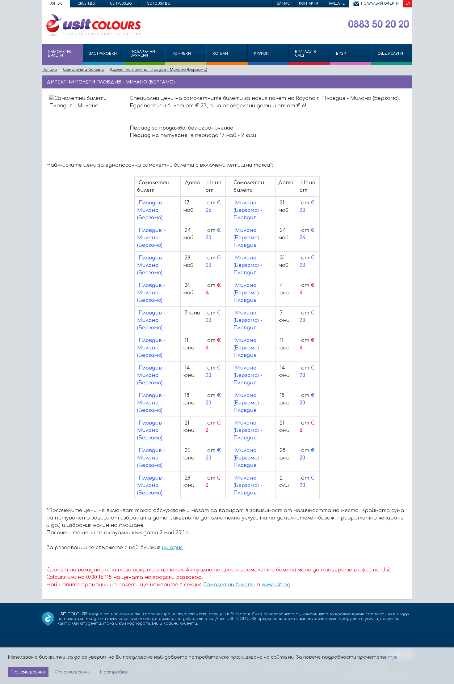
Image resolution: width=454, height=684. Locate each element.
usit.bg (56, 3)
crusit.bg (86, 3)
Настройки (113, 672)
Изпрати (387, 81)
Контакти (308, 3)
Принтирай (397, 81)
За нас (283, 3)
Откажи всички (72, 672)
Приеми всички (28, 672)
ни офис (172, 547)
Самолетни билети (229, 585)
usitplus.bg (121, 3)
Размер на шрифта (406, 81)
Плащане (336, 3)
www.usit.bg (276, 585)
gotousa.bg (158, 3)
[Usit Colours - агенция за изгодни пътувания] (93, 35)
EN (408, 3)
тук (392, 657)
